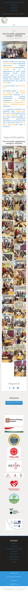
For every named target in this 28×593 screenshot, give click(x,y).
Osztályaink (14, 551)
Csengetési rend (14, 556)
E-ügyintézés (14, 7)
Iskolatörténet (14, 554)
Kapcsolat (14, 562)
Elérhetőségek (14, 10)
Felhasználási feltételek (14, 576)
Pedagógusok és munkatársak (14, 549)
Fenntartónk (14, 546)
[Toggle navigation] (14, 24)
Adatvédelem (14, 573)
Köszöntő (14, 543)
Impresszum (14, 580)
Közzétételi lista (14, 584)
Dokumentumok (14, 559)
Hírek (14, 30)
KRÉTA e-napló (14, 5)
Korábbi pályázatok (14, 403)
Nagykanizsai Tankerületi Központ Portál (14, 2)
